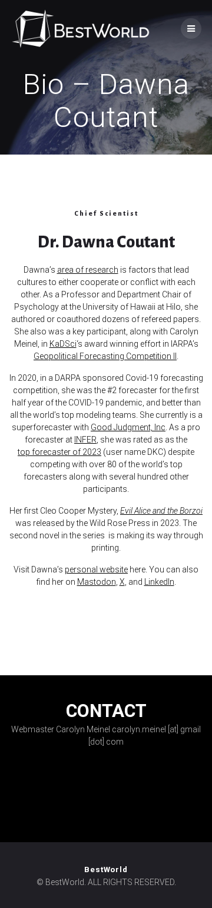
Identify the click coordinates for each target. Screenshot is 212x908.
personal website (96, 569)
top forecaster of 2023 (59, 452)
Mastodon (96, 582)
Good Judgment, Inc (128, 427)
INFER (85, 439)
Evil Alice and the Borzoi (161, 510)
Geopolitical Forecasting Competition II (105, 356)
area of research (87, 269)
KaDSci (63, 344)
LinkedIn (159, 582)
